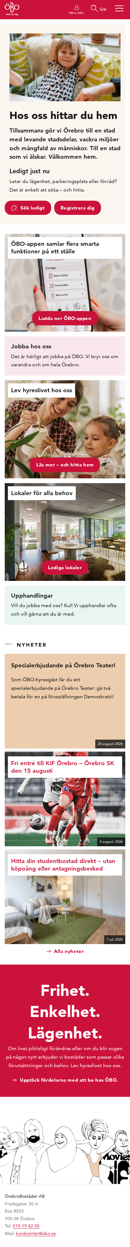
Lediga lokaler (65, 567)
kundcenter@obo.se (36, 1233)
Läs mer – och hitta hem (65, 465)
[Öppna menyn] (119, 8)
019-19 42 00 (26, 1226)
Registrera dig (78, 208)
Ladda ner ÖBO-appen (64, 318)
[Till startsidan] (12, 9)
